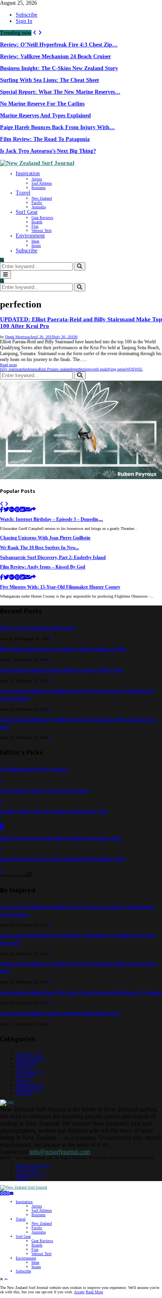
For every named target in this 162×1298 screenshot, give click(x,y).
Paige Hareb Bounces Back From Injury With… (57, 127)
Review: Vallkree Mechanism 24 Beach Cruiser (55, 56)
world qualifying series (108, 369)
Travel (23, 193)
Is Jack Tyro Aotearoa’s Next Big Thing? (48, 151)
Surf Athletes (41, 183)
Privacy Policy (27, 1170)
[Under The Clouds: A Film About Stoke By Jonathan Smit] (2, 828)
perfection (82, 369)
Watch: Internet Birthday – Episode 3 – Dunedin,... (51, 519)
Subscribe (26, 15)
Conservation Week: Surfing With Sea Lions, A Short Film (61, 670)
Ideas (35, 241)
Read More (94, 1292)
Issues (36, 245)
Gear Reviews (42, 217)
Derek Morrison (17, 337)
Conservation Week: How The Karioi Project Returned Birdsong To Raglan (81, 992)
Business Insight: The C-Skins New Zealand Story (59, 68)
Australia (38, 207)
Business (38, 187)
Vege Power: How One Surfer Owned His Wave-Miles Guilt (62, 859)
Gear (23, 1080)
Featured (27, 1063)
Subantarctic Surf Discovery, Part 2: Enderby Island (53, 557)
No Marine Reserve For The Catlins (42, 104)
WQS (130, 369)
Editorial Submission (33, 1166)
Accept (79, 1292)
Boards (36, 222)
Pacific (36, 202)
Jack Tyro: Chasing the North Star (37, 628)
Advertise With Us (30, 1174)
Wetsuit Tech (41, 230)
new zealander (63, 369)
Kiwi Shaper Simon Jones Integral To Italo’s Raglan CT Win (63, 649)
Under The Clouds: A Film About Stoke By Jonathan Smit (61, 838)
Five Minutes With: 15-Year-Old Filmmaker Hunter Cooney (60, 587)
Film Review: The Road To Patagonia (45, 139)
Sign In (24, 21)
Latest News (29, 1089)
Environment (30, 236)
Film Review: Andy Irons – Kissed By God (42, 567)
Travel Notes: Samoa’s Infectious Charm (44, 790)
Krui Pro (46, 369)
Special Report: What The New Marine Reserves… (60, 92)
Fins (35, 226)
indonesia (31, 369)
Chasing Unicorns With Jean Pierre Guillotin (45, 538)
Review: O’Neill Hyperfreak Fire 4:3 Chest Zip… (59, 45)
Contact (22, 1179)
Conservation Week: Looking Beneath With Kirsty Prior (60, 1013)
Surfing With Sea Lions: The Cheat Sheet (49, 80)
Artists (36, 179)
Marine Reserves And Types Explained (45, 116)
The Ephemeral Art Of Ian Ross (34, 769)
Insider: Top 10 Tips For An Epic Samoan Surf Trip (53, 811)
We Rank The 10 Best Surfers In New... (39, 547)
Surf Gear (27, 212)
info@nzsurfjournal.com (59, 1151)
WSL (138, 369)
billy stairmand (12, 369)
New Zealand (41, 198)
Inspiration (28, 173)
